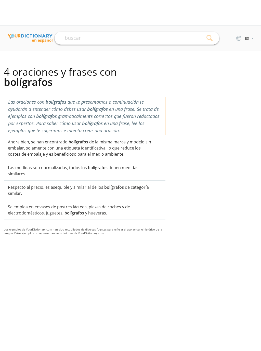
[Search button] (209, 38)
